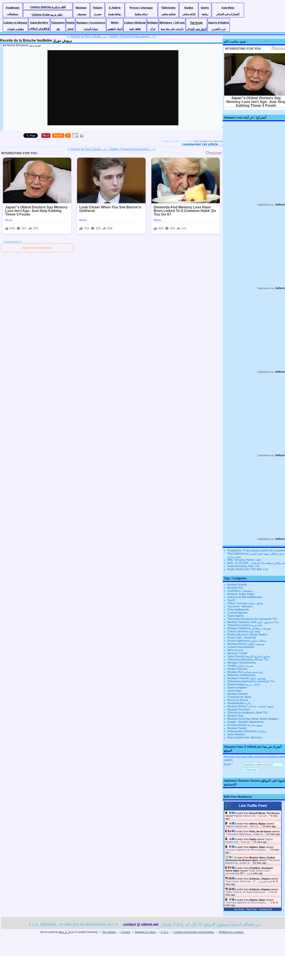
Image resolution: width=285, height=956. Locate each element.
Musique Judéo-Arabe (240, 594)
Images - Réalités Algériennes (245, 722)
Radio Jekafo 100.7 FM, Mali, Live (247, 569)
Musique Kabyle (237, 584)
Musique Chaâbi (237, 653)
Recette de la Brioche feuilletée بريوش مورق (36, 40)
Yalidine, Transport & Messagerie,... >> (132, 36)
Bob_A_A (64, 932)
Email (227, 764)
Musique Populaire (238, 709)
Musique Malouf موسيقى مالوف (246, 644)
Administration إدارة (238, 703)
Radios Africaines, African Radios (247, 634)
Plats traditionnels (238, 609)
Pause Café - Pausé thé (241, 637)
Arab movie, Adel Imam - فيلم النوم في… (249, 881)
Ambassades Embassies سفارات (247, 731)
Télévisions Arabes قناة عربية (244, 625)
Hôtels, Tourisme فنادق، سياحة (245, 603)
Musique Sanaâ (236, 728)
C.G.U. (165, 932)
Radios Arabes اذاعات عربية (243, 684)
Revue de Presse (237, 700)
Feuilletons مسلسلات (239, 590)
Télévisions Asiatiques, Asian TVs (247, 712)
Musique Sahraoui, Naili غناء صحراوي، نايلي (253, 622)
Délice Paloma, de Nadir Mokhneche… (247, 892)
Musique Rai (235, 587)
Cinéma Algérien (237, 612)
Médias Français (237, 668)
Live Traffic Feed (253, 806)
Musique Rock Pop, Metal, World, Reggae (252, 718)
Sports (231, 600)
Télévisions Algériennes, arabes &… (245, 834)
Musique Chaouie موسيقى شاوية (246, 678)
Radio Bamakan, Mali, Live (243, 566)
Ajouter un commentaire (36, 247)
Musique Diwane (237, 693)
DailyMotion (263, 204)
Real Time (251, 909)
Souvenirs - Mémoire (239, 606)
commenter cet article (200, 144)
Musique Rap (235, 715)
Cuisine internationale (240, 647)
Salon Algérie (235, 615)
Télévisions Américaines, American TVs (251, 681)
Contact (125, 932)
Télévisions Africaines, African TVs (248, 659)
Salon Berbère (236, 734)
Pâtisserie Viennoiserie (241, 675)
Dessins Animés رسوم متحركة (245, 725)
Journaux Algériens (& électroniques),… (247, 849)
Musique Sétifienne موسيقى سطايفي (249, 628)
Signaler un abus (145, 932)
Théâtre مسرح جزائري (240, 665)
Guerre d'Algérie (237, 687)
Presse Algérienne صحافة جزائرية (247, 640)
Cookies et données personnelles (193, 932)
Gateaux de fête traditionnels (244, 597)
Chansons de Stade (239, 697)
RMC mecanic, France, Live (244, 559)
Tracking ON (265, 909)
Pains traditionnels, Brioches (208, 141)
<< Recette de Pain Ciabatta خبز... (87, 36)
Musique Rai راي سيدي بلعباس (245, 672)
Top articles (109, 932)
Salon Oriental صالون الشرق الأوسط (248, 656)
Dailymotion (263, 288)
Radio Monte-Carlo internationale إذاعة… (247, 872)
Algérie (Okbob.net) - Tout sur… (251, 815)
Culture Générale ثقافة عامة (243, 631)
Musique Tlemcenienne (241, 662)
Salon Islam (234, 690)
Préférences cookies (231, 932)
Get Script (239, 909)
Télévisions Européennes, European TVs (252, 619)
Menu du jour (235, 650)
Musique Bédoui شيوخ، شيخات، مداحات (250, 706)
